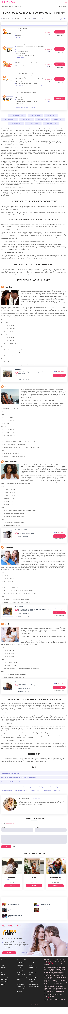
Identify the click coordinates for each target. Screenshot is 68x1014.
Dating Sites (20, 965)
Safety (2, 972)
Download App (59, 32)
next (36, 893)
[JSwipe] (4, 910)
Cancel (14, 846)
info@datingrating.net (49, 963)
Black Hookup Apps (42, 119)
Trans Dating (57, 790)
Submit (6, 846)
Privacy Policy (4, 977)
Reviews (3, 965)
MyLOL (18, 979)
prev (31, 893)
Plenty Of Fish (32, 979)
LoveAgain (19, 991)
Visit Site (59, 375)
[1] (7, 823)
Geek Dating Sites (46, 790)
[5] (13, 823)
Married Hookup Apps (16, 123)
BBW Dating (20, 970)
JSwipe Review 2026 (13, 910)
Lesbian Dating (20, 984)
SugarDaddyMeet (21, 986)
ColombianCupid (33, 967)
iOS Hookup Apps (58, 119)
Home (2, 963)
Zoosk (30, 989)
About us (3, 967)
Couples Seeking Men (7, 787)
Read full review (59, 378)
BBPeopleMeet (32, 972)
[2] (8, 823)
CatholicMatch (20, 989)
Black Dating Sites (33, 984)
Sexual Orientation (20, 787)
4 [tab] (66, 949)
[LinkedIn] (58, 19)
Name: (3, 827)
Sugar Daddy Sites (21, 974)
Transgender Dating (22, 977)
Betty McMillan (24, 798)
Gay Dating (31, 982)
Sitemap (3, 984)
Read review (12, 882)
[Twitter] (61, 19)
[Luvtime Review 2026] (36, 910)
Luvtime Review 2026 (46, 910)
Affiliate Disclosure (5, 982)
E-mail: (37, 827)
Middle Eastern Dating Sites (21, 790)
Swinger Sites (31, 787)
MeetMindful (32, 970)
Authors (3, 974)
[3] (10, 823)
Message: (4, 834)
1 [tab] (66, 943)
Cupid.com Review (45, 904)
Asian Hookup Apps (35, 115)
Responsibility (4, 979)
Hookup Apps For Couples (17, 115)
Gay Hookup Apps (51, 115)
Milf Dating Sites (41, 787)
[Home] (9, 2)
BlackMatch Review (13, 904)
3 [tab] (66, 947)
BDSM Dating (20, 972)
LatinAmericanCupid (34, 986)
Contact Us (4, 970)
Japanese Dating (35, 790)
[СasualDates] (4, 916)
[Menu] (66, 2)
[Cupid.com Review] (36, 904)
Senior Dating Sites (33, 977)
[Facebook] (55, 19)
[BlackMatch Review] (4, 904)
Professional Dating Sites (54, 787)
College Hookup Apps (51, 123)
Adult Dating (20, 967)
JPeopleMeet (32, 974)
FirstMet (31, 965)
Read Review (60, 35)
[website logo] (7, 373)
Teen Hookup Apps (26, 119)
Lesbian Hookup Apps (33, 123)
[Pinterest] (65, 19)
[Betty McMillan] (10, 804)
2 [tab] (66, 945)
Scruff (18, 982)
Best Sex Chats (20, 963)
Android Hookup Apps (9, 119)
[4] (11, 823)
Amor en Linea (32, 963)
